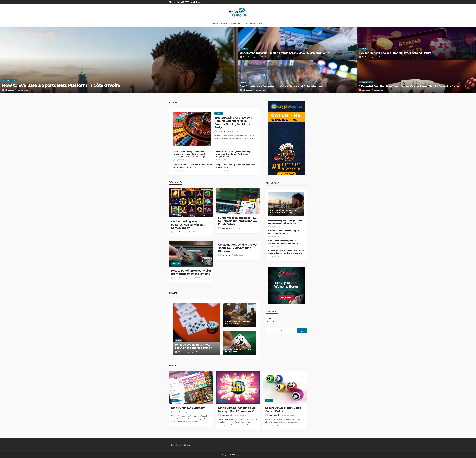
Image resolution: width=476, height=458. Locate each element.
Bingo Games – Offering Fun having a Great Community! (236, 409)
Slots (243, 82)
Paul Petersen (248, 57)
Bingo (262, 24)
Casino (214, 24)
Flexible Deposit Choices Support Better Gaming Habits (395, 53)
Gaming (363, 49)
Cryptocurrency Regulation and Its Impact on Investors (235, 166)
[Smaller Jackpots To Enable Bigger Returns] (239, 315)
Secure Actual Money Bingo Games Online (283, 409)
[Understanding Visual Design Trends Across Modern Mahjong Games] (297, 43)
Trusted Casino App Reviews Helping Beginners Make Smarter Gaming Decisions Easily (233, 122)
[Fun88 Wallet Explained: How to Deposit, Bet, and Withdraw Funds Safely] (238, 201)
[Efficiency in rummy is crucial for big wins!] (239, 343)
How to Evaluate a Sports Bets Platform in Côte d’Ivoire (61, 85)
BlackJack (250, 24)
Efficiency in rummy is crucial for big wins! (238, 350)
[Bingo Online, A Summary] (191, 387)
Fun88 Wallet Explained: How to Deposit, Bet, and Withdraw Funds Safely (237, 221)
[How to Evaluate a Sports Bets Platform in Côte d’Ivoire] (119, 60)
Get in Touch (195, 2)
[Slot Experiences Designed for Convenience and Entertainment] (297, 76)
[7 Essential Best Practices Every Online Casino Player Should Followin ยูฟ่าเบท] (416, 76)
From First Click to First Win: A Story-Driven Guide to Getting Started (192, 166)
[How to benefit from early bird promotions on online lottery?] (191, 254)
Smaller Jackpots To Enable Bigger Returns (238, 322)
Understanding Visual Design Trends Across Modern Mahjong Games (285, 53)
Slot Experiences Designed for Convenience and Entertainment (281, 86)
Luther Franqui (179, 232)
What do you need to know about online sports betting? (193, 346)
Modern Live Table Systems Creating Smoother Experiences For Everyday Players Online (233, 154)
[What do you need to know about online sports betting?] (196, 329)
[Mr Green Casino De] (238, 12)
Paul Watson (366, 57)
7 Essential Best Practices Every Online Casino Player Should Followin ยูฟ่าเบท (409, 86)
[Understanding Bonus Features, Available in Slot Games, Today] (191, 202)
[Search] (305, 23)
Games (243, 49)
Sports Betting (9, 80)
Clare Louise (9, 90)
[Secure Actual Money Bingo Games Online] (285, 387)
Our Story (206, 2)
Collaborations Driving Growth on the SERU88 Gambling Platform (238, 248)
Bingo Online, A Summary (188, 407)
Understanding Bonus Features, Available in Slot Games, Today (187, 225)
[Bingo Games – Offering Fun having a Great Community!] (238, 387)
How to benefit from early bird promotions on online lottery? (191, 272)
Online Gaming (366, 82)
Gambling (236, 24)
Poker (224, 24)
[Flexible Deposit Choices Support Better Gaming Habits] (416, 43)
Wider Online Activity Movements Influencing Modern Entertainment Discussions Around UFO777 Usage (189, 154)
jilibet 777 (270, 318)
